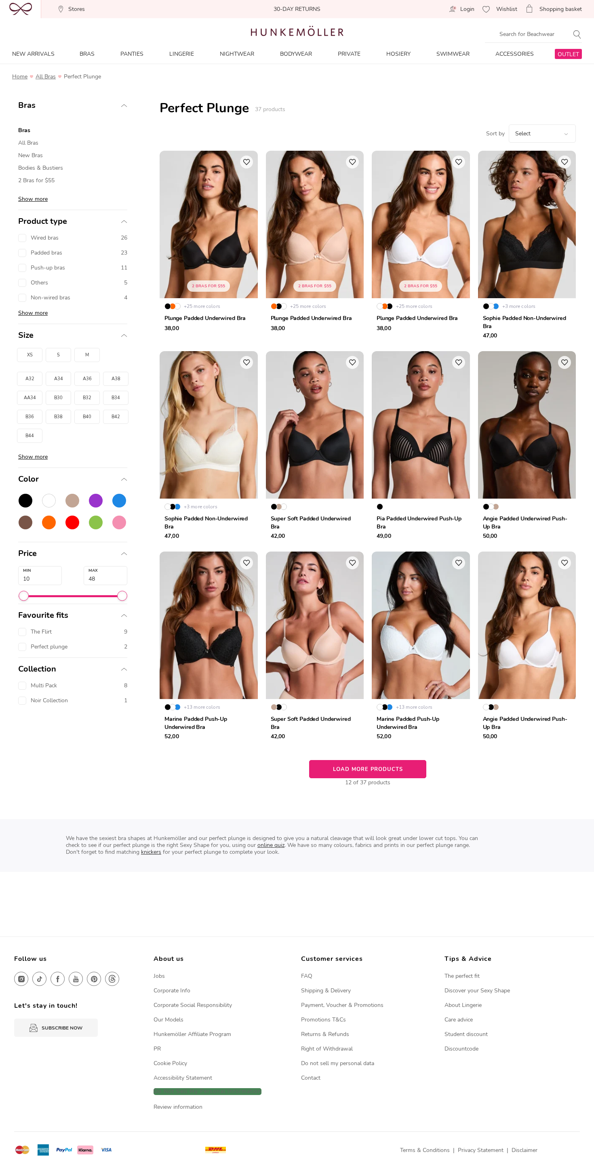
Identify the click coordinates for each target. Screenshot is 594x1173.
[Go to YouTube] (76, 979)
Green (96, 522)
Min (27, 570)
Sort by (495, 133)
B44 (29, 436)
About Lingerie (463, 1005)
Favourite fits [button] (43, 615)
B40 (87, 417)
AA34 (30, 398)
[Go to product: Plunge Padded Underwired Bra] (209, 247)
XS (30, 355)
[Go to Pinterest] (94, 979)
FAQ (306, 976)
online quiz (270, 845)
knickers (151, 852)
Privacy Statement (480, 1150)
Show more (33, 199)
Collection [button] (37, 669)
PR (157, 1049)
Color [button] (28, 479)
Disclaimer (524, 1150)
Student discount (466, 1034)
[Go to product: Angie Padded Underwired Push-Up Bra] (527, 447)
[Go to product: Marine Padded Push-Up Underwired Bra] (209, 648)
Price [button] (27, 553)
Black (25, 501)
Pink (119, 522)
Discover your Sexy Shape (477, 990)
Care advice (458, 1019)
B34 (116, 398)
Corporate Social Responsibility (193, 1005)
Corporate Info (172, 990)
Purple (96, 501)
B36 (29, 417)
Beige (72, 501)
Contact (310, 1078)
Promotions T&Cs (323, 1019)
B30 (58, 398)
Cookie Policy (170, 1063)
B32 (87, 398)
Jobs (159, 976)
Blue (119, 501)
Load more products (368, 769)
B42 (116, 417)
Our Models (168, 1019)
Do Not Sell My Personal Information (207, 1091)
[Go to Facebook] (58, 979)
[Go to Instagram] (21, 979)
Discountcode (461, 1049)
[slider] (24, 596)
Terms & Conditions (425, 1150)
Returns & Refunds (325, 1034)
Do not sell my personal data (337, 1063)
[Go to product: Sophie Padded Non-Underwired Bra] (527, 247)
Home (19, 77)
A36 (87, 379)
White (49, 501)
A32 (29, 379)
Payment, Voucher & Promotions (342, 1005)
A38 (116, 379)
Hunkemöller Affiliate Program (192, 1034)
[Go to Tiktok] (39, 979)
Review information (178, 1107)
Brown (25, 522)
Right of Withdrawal (327, 1049)
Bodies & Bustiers (40, 168)
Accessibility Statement (183, 1078)
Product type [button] (42, 221)
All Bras (46, 77)
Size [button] (26, 335)
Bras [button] (27, 105)
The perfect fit (462, 976)
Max (93, 570)
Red (72, 522)
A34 (58, 379)
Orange (49, 522)
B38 (58, 417)
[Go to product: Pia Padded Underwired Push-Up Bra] (421, 447)
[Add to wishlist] (246, 162)
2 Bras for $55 (36, 180)
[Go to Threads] (112, 979)
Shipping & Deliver (324, 990)
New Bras (30, 155)
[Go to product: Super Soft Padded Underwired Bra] (315, 447)
